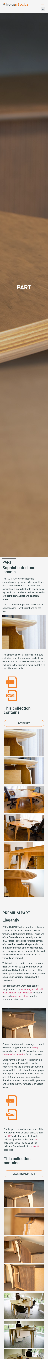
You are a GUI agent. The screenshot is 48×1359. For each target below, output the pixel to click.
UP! (36, 1139)
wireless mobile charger (20, 992)
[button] (43, 4)
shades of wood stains (13, 1054)
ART (10, 1136)
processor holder (19, 996)
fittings (35, 1047)
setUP (35, 1146)
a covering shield (29, 989)
